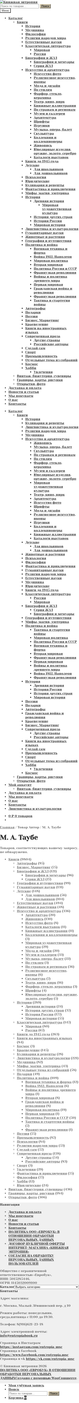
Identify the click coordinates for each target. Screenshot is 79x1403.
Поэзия (31, 316)
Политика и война (41, 245)
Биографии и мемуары (54, 62)
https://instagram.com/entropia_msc (31, 1347)
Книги (22, 22)
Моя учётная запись (26, 1385)
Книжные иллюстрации (55, 106)
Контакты (17, 404)
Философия (35, 34)
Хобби (30, 368)
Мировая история (49, 225)
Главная (7, 827)
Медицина (34, 30)
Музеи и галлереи (49, 114)
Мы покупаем (20, 396)
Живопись (43, 145)
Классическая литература (48, 46)
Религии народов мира (45, 38)
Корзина (17, 1398)
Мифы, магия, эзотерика (47, 193)
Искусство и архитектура (47, 70)
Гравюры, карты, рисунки (40, 380)
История (32, 26)
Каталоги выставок (51, 157)
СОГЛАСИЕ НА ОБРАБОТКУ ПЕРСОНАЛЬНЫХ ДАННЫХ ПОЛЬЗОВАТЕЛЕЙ (31, 1260)
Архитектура (45, 117)
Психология (35, 177)
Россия (40, 54)
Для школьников (48, 169)
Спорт (30, 352)
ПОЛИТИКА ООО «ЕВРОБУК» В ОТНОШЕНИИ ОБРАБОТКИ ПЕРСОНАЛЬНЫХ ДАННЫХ (34, 1236)
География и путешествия (48, 241)
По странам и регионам (54, 110)
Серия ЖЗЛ (43, 66)
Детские (32, 165)
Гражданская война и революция (53, 290)
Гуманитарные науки (44, 233)
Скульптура (44, 133)
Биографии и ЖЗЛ (41, 58)
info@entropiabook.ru (18, 1336)
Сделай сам (35, 348)
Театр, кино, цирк (49, 102)
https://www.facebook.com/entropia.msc (34, 1355)
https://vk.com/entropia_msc (50, 1359)
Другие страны (47, 340)
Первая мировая (48, 284)
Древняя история (49, 201)
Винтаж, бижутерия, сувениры (44, 376)
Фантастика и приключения (50, 189)
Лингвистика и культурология (51, 229)
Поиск (45, 6)
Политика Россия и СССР (55, 269)
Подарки (33, 312)
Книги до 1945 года (42, 161)
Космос (31, 364)
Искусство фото (47, 74)
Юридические (37, 181)
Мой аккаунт (20, 785)
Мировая (42, 50)
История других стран (53, 217)
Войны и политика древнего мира (50, 278)
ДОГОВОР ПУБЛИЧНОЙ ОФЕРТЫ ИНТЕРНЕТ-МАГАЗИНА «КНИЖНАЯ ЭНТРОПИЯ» (38, 1248)
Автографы (35, 308)
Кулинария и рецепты (44, 185)
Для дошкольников (51, 173)
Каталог (15, 18)
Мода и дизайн (47, 86)
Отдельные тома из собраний (51, 360)
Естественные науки (43, 42)
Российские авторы (51, 344)
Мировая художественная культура (56, 209)
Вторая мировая (48, 265)
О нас (13, 400)
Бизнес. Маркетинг (42, 320)
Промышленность (41, 356)
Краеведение (36, 324)
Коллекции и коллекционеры (48, 139)
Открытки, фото (31, 384)
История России (48, 221)
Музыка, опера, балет (53, 129)
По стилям (43, 90)
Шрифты (42, 121)
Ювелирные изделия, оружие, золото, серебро (55, 151)
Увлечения (43, 372)
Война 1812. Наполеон (53, 257)
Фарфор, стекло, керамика (48, 96)
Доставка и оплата (25, 388)
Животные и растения (45, 237)
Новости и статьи (23, 392)
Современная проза (42, 336)
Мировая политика (51, 261)
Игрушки (42, 125)
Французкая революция (55, 273)
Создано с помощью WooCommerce (45, 1378)
